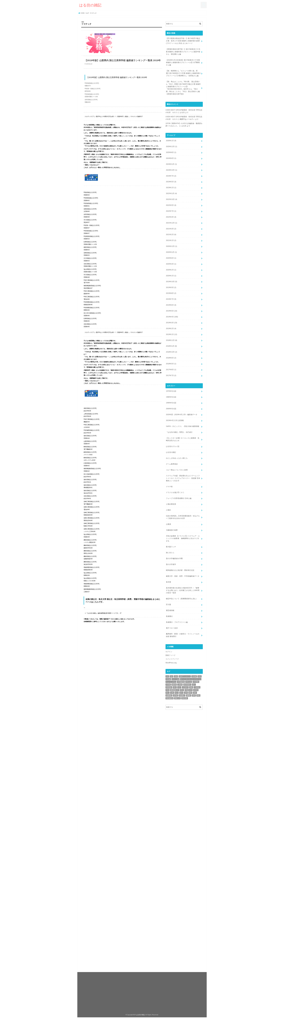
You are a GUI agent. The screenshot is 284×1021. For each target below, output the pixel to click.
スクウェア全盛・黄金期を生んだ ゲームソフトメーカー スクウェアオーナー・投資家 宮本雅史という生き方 (183, 478)
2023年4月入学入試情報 (175, 420)
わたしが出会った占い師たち (177, 458)
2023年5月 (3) (171, 182)
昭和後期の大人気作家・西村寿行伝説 (180, 570)
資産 (195, 693)
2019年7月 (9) (171, 299)
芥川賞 (168, 604)
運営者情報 (170, 610)
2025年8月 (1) (171, 152)
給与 (181, 693)
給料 (185, 693)
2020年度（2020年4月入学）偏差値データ (181, 414)
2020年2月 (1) (171, 270)
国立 (174, 687)
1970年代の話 (171, 391)
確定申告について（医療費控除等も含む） (182, 599)
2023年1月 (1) (171, 187)
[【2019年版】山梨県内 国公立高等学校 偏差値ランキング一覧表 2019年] (123, 109)
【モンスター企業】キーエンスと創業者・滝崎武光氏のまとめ (182, 439)
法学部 (196, 690)
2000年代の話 (171, 409)
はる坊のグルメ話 (172, 446)
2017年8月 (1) (171, 369)
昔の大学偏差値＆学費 (174, 558)
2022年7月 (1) (171, 211)
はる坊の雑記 (90, 5)
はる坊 (182, 112)
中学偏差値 (180, 682)
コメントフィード (172, 659)
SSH (199, 676)
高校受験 (184, 698)
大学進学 (185, 687)
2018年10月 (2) (171, 352)
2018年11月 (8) (171, 346)
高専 (193, 695)
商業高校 (169, 687)
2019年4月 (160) (172, 317)
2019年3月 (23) (171, 323)
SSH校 (168, 679)
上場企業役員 (171, 504)
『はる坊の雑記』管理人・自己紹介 (179, 432)
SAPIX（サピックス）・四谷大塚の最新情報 (182, 426)
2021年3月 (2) (171, 229)
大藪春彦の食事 (172, 530)
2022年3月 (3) (171, 217)
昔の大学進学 (171, 564)
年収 (167, 690)
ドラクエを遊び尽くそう (175, 492)
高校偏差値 (169, 698)
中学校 (168, 684)
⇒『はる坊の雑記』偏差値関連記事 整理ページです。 (102, 613)
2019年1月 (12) (171, 334)
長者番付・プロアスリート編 (177, 622)
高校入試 (177, 698)
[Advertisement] (184, 729)
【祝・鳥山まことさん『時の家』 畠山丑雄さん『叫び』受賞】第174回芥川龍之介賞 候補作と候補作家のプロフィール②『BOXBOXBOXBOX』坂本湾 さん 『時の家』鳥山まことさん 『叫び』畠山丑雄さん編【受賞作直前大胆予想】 (183, 88)
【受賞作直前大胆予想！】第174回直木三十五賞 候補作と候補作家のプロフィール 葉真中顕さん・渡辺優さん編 (183, 51)
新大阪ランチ (171, 547)
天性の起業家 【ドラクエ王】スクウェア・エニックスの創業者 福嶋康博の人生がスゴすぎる (183, 538)
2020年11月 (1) (171, 252)
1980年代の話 (171, 397)
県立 (167, 693)
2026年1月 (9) (171, 141)
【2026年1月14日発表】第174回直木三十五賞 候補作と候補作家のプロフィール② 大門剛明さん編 (183, 62)
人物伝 (168, 510)
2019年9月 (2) (171, 287)
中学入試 (188, 682)
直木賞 (168, 582)
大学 (179, 687)
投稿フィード (171, 655)
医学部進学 (187, 684)
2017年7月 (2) (171, 375)
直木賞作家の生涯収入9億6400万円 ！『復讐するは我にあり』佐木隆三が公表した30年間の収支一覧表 (182, 590)
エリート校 (175, 679)
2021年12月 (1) (171, 223)
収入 (193, 684)
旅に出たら (170, 553)
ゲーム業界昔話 (172, 464)
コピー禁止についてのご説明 (177, 470)
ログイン (169, 652)
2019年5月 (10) (171, 311)
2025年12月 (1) (171, 146)
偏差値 (174, 684)
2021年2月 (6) (171, 234)
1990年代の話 (171, 403)
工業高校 (197, 687)
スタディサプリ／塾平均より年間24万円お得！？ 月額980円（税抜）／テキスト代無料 (113, 116)
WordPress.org (171, 663)
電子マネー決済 (172, 628)
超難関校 (169, 695)
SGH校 (194, 676)
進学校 (175, 695)
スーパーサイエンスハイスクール (191, 679)
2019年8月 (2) (171, 293)
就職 (191, 687)
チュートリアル (171, 682)
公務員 (168, 524)
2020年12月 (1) (171, 246)
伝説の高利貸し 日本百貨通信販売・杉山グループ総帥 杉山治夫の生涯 (183, 517)
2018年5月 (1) (171, 364)
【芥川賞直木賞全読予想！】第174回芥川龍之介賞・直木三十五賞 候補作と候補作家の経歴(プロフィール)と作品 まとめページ (183, 41)
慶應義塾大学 (175, 690)
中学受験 (196, 682)
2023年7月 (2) (171, 176)
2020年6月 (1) (171, 258)
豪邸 (190, 693)
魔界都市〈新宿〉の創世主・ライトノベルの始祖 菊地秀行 (182, 635)
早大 (182, 690)
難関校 (189, 695)
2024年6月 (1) (171, 158)
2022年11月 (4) (171, 193)
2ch (167, 676)
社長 (172, 693)
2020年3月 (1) (171, 264)
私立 (176, 693)
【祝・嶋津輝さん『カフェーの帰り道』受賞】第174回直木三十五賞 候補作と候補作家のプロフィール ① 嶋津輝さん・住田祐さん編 (183, 73)
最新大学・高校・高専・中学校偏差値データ (182, 576)
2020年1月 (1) (171, 276)
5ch (171, 676)
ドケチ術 (169, 486)
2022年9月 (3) (171, 205)
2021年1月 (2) (171, 240)
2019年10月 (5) (171, 281)
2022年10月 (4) (171, 199)
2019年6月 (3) (171, 305)
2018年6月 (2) (171, 358)
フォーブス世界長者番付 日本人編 (178, 498)
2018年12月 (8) (171, 340)
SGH (175, 676)
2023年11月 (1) (171, 164)
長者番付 (169, 616)
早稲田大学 (188, 690)
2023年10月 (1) (171, 170)
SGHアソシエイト (184, 676)
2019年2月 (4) (171, 328)
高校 (198, 695)
